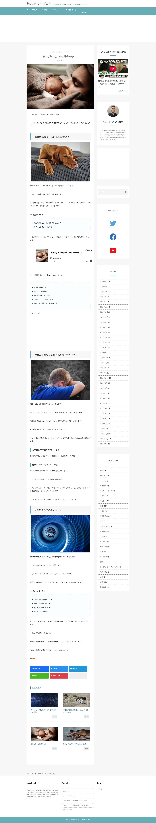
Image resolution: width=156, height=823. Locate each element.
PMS (101, 470)
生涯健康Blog (74, 819)
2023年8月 (103, 368)
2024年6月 (103, 337)
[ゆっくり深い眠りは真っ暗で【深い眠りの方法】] (44, 700)
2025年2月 (103, 297)
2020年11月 (104, 434)
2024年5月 (103, 342)
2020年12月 (104, 429)
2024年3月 (103, 353)
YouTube (84, 12)
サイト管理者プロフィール (69, 796)
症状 (101, 552)
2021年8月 (103, 388)
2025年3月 (103, 292)
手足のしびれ (104, 526)
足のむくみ (104, 572)
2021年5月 (103, 403)
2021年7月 (103, 393)
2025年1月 (103, 302)
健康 (62, 60)
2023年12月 (104, 358)
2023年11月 (104, 363)
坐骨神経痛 (104, 516)
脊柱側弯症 (104, 557)
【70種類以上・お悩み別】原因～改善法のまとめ (75, 800)
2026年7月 (103, 282)
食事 (101, 582)
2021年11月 (104, 373)
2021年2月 (103, 418)
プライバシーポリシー (68, 810)
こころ (102, 481)
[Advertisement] (78, 28)
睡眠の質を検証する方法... (39, 744)
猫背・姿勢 (104, 546)
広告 (101, 521)
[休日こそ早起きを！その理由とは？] (76, 734)
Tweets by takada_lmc (102, 789)
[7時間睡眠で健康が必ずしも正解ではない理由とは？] (76, 700)
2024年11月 (104, 312)
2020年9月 (103, 444)
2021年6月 (103, 398)
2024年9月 (103, 322)
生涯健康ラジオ (123, 91)
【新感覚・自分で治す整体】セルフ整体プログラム (75, 805)
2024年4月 (103, 347)
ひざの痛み (104, 486)
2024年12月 (104, 307)
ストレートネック (106, 491)
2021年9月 (103, 383)
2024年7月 (103, 332)
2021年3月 (103, 413)
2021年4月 (103, 408)
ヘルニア (103, 496)
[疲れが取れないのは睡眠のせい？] (60, 86)
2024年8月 (103, 327)
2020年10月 (104, 439)
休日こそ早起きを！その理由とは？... (75, 744)
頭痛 (101, 577)
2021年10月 (104, 378)
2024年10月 (104, 317)
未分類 (102, 536)
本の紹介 (103, 541)
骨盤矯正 (103, 587)
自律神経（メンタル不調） (109, 567)
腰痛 (101, 562)
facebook (36, 668)
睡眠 (33, 659)
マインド (103, 501)
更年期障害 (104, 531)
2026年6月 (103, 287)
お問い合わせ (66, 791)
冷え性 (102, 511)
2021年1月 (103, 424)
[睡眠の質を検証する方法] (44, 734)
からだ (59, 60)
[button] (35, 10)
